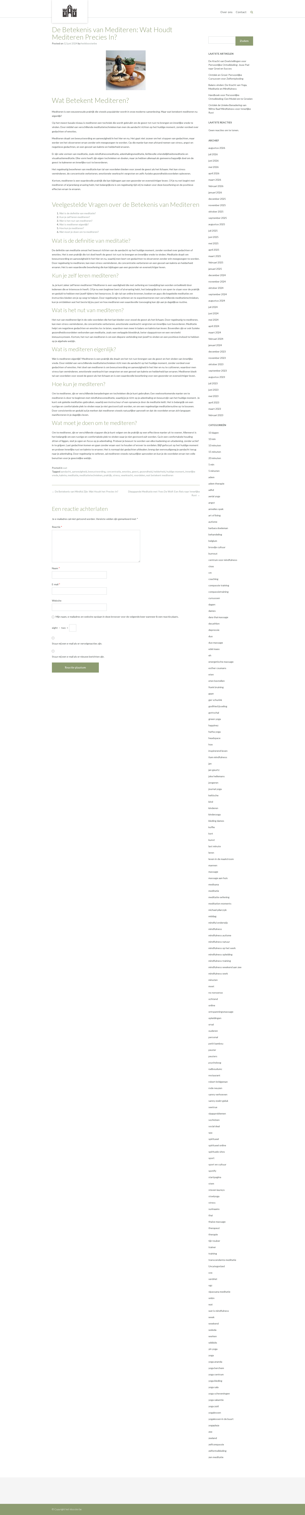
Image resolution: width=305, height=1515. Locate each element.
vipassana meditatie (219, 1291)
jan (210, 763)
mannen (212, 865)
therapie (213, 1234)
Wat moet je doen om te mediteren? (79, 231)
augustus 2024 (216, 300)
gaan (211, 693)
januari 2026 (215, 192)
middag (212, 916)
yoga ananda (215, 1361)
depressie (213, 629)
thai (210, 1215)
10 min (212, 438)
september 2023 (217, 370)
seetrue (212, 1107)
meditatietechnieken (91, 475)
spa (210, 1132)
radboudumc (215, 1068)
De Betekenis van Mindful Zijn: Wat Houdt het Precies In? (85, 491)
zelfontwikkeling (217, 1450)
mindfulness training (219, 960)
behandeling (215, 534)
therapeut (214, 1228)
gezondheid (146, 471)
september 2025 (217, 217)
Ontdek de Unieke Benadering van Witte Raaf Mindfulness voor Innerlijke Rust (229, 109)
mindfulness (215, 928)
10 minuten (214, 445)
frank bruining (216, 687)
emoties (126, 471)
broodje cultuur (216, 547)
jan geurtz (213, 769)
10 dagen (213, 432)
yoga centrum (216, 1374)
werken (212, 1336)
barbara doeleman (218, 528)
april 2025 (213, 249)
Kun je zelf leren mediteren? (74, 216)
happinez (213, 725)
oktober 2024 (215, 287)
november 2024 (217, 281)
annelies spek (215, 508)
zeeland (212, 1438)
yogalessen (214, 1412)
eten (211, 674)
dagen (211, 604)
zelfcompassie (216, 1444)
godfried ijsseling (217, 706)
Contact (241, 12)
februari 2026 (215, 186)
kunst (211, 839)
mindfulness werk (218, 973)
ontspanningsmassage (220, 1011)
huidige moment (175, 471)
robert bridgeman (218, 1081)
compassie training (218, 585)
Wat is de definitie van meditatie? (77, 213)
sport (211, 1158)
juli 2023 (213, 383)
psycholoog (214, 1062)
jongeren (213, 782)
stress (116, 475)
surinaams (214, 1208)
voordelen (139, 475)
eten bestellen (216, 680)
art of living (214, 515)
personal (213, 1037)
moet (211, 986)
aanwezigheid (79, 471)
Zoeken (244, 41)
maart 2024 (214, 332)
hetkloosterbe (89, 43)
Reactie (57, 526)
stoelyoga (213, 1196)
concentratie (114, 471)
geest (135, 471)
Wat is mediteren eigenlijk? (74, 224)
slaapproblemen (217, 1113)
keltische (213, 795)
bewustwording (97, 471)
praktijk (108, 475)
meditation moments (219, 903)
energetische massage (221, 661)
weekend (213, 1323)
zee (210, 1431)
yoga (211, 1355)
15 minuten (214, 451)
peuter (212, 1049)
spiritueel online (217, 1145)
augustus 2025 (216, 224)
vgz (210, 1285)
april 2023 (213, 402)
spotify (212, 1170)
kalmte (63, 475)
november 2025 (217, 205)
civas (211, 566)
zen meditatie (215, 1457)
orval (211, 1024)
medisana (213, 884)
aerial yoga (214, 496)
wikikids (212, 1342)
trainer (212, 1247)
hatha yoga (214, 731)
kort (210, 833)
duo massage (215, 642)
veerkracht (127, 475)
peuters (212, 1056)
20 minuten (214, 458)
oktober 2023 (215, 364)
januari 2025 (215, 268)
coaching (213, 578)
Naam (56, 568)
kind (210, 801)
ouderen (213, 1030)
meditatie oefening (218, 897)
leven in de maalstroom (221, 858)
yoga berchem (216, 1368)
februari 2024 (215, 338)
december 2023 (217, 351)
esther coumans (217, 668)
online (211, 1005)
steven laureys (216, 1189)
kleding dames (216, 820)
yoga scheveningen (219, 1393)
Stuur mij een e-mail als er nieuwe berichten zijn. (78, 656)
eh (209, 655)
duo (210, 636)
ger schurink (215, 699)
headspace (214, 738)
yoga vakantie (216, 1399)
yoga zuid (213, 1406)
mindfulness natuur (219, 941)
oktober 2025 (215, 211)
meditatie (73, 475)
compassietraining (218, 591)
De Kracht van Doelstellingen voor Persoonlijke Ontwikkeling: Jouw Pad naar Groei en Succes (228, 65)
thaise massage (217, 1221)
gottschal (213, 712)
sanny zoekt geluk (218, 1100)
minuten (213, 979)
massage (213, 871)
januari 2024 (215, 345)
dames (212, 610)
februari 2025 (215, 262)
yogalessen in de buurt (221, 1418)
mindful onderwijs (218, 922)
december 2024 (217, 275)
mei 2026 (213, 166)
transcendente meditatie (222, 1259)
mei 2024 (213, 319)
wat (65, 467)
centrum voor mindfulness (222, 559)
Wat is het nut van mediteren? (75, 220)
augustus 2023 (216, 376)
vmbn (211, 1298)
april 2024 (213, 326)
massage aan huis (218, 878)
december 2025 (217, 198)
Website (56, 600)
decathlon (214, 623)
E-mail (56, 584)
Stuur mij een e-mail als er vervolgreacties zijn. (77, 643)
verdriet (212, 1278)
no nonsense (215, 992)
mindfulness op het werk (222, 948)
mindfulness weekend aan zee (224, 967)
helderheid (159, 471)
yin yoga (212, 1348)
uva (210, 1272)
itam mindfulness (217, 757)
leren (211, 852)
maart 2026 (214, 179)
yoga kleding (215, 1380)
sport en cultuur (217, 1164)
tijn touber (214, 1240)
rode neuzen (215, 1088)
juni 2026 (213, 160)
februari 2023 (215, 415)
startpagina (214, 1177)
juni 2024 (213, 313)
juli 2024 (213, 306)
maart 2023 (214, 408)
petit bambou (215, 1043)
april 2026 (213, 173)
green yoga (214, 718)
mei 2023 (213, 396)
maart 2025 (214, 256)
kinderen (213, 808)
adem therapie (216, 483)
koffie (211, 827)
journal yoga (215, 788)
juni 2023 (213, 389)
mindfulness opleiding (220, 954)
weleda (212, 1329)
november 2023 (217, 357)
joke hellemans (216, 776)
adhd (211, 489)
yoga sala (213, 1387)
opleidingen (214, 1018)
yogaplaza (213, 1425)
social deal (214, 1126)
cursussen (214, 598)
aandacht (66, 471)
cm (210, 572)
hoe (210, 744)
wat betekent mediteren (159, 475)
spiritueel (213, 1138)
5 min (211, 464)
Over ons (226, 12)
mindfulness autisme (219, 935)
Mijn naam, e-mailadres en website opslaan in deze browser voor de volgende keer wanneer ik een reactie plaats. (117, 616)
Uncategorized (216, 1266)
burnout (212, 553)
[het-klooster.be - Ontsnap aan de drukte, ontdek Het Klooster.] (70, 11)
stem (211, 1183)
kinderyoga (214, 814)
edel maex (214, 648)
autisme (212, 521)
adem (211, 477)
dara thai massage (218, 617)
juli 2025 (213, 230)
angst (211, 502)
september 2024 (217, 294)
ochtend (213, 998)
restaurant (214, 1075)
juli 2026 (213, 154)
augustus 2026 (216, 147)
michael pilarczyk (217, 909)
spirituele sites (216, 1151)
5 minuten (214, 470)
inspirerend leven (218, 750)
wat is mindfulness (218, 1310)
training (212, 1253)
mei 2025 (213, 243)
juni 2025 (213, 236)
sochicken (214, 1119)
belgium (212, 540)
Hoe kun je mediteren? (71, 228)
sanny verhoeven (217, 1094)
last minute (214, 846)
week (211, 1317)
